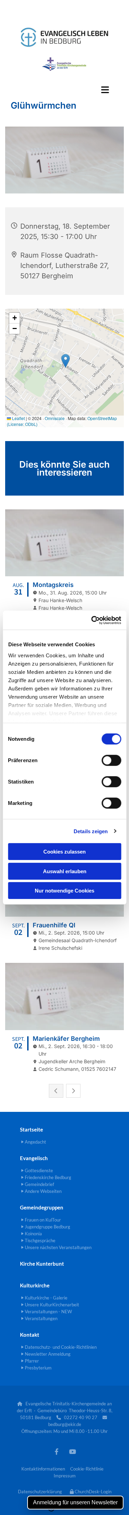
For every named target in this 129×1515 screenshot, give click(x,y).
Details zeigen (91, 831)
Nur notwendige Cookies (64, 891)
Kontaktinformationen (43, 1469)
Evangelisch (34, 1158)
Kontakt (29, 1335)
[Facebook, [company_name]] (57, 1452)
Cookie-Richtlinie (87, 1469)
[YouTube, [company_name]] (73, 1452)
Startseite (31, 1129)
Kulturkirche (35, 1285)
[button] (64, 89)
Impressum (65, 1475)
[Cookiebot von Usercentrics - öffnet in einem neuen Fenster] (92, 620)
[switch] (111, 760)
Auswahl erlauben (64, 871)
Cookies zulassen (64, 852)
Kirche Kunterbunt (42, 1263)
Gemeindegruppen (41, 1207)
